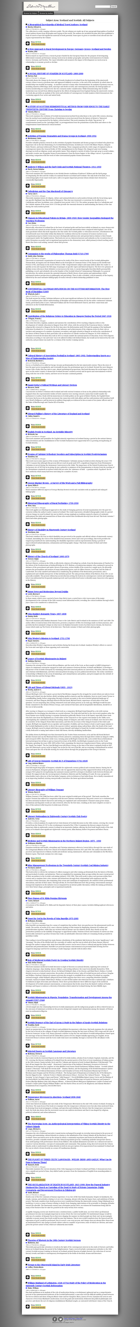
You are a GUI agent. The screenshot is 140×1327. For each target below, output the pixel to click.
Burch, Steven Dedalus (35, 169)
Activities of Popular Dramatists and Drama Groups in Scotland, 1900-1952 (62, 136)
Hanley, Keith (32, 616)
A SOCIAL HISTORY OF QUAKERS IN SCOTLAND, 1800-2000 (55, 73)
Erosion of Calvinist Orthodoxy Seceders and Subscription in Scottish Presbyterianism (67, 454)
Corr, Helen (31, 223)
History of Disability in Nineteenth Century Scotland (52, 529)
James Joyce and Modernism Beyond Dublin (48, 591)
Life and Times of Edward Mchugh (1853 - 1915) (50, 687)
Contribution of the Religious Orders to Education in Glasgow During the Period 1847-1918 (69, 316)
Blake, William (33, 1288)
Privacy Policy (72, 1318)
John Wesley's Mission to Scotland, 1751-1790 (49, 638)
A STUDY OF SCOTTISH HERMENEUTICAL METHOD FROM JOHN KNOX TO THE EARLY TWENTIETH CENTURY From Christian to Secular (68, 108)
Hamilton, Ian (32, 457)
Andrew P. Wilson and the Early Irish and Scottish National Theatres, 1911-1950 (64, 166)
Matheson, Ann (33, 1243)
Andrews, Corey (33, 819)
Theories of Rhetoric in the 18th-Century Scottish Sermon (54, 1240)
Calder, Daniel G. (33, 416)
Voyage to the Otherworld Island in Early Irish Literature (54, 1264)
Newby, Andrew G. (34, 690)
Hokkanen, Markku (34, 843)
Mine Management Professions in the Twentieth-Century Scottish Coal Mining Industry (68, 865)
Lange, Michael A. (34, 1129)
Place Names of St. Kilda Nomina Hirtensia (47, 898)
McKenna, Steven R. (34, 1054)
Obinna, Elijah (32, 1003)
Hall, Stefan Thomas (34, 962)
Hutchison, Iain (33, 532)
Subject (30, 13)
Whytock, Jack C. (33, 294)
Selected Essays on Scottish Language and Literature (52, 1051)
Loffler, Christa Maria (35, 1267)
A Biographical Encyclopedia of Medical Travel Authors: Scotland (57, 24)
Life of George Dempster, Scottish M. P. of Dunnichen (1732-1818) (58, 760)
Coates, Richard (33, 901)
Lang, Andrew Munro (35, 763)
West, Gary (31, 506)
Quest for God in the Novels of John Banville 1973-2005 (53, 918)
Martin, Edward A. (34, 27)
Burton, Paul (32, 76)
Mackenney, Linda (34, 138)
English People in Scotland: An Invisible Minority (50, 431)
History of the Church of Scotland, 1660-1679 (48, 556)
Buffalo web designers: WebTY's (66, 1322)
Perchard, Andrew (34, 868)
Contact (66, 1318)
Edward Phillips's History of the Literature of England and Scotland (59, 413)
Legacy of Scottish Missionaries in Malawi (47, 658)
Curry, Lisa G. (32, 194)
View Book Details (38, 44)
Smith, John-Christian (35, 256)
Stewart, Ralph (33, 559)
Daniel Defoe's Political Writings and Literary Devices (52, 385)
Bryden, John (32, 51)
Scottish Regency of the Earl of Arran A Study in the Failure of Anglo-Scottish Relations (67, 1022)
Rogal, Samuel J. (33, 641)
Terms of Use (79, 1318)
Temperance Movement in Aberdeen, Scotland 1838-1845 (54, 1097)
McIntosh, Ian (32, 434)
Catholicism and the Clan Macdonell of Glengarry (50, 191)
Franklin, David (33, 1025)
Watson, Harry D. (33, 792)
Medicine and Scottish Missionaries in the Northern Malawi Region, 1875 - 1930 (64, 840)
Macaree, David (33, 387)
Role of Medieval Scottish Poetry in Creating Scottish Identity (56, 960)
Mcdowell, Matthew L (35, 361)
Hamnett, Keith (33, 1165)
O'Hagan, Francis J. (34, 318)
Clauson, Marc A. (33, 112)
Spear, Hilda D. (32, 485)
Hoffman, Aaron (33, 1099)
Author (46, 13)
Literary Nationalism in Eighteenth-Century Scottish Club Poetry (57, 816)
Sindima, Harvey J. (34, 661)
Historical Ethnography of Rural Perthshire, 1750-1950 (53, 503)
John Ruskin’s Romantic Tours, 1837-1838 (47, 613)
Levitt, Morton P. (33, 594)
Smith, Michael (33, 1193)
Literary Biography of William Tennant (46, 789)
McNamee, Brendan (34, 921)
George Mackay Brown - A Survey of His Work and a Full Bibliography (60, 483)
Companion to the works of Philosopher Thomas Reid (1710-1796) (58, 253)
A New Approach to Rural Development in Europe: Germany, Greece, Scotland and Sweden (69, 49)
